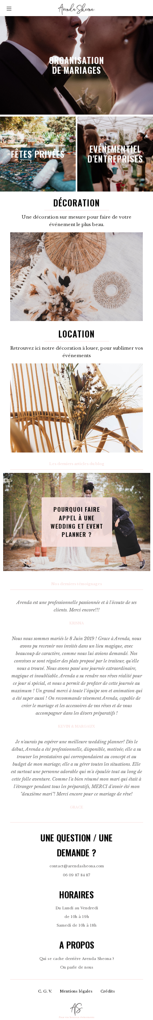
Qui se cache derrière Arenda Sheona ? (76, 958)
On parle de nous (76, 967)
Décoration (76, 202)
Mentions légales (76, 991)
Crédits (107, 991)
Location (76, 333)
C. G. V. (45, 991)
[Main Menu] (9, 9)
